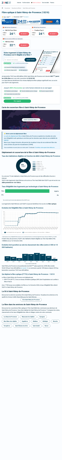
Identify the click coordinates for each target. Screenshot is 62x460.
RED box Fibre (6, 41)
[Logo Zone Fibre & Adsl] (6, 3)
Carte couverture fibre (30, 119)
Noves (46, 326)
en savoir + (24, 268)
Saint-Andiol (36, 326)
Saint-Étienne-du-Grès (21, 326)
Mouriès (55, 321)
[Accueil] (2, 8)
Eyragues (42, 316)
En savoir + (26, 16)
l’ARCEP (6, 140)
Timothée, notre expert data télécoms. (45, 147)
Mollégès (45, 321)
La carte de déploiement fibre (12, 136)
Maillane (35, 321)
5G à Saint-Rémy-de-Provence (31, 299)
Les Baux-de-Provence (10, 316)
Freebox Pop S (35, 29)
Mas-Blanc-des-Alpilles (10, 321)
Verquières (7, 326)
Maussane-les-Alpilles (28, 316)
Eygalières (25, 321)
